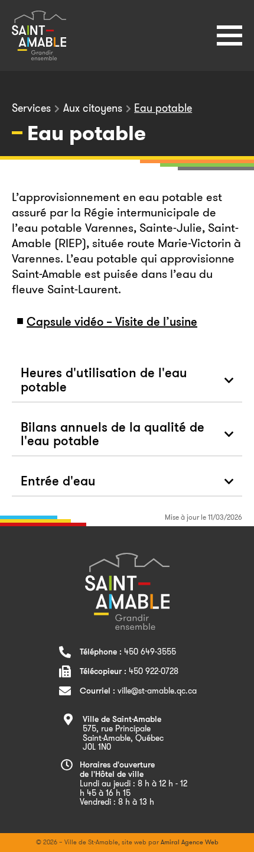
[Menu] (229, 35)
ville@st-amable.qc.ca (157, 690)
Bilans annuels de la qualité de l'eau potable (112, 435)
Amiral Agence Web (190, 842)
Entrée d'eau (58, 482)
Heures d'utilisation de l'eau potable (104, 381)
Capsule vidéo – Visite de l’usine (112, 323)
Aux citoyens (92, 108)
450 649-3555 (150, 651)
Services (31, 108)
